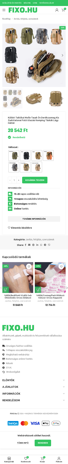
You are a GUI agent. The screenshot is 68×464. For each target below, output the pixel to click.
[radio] (14, 155)
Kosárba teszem (34, 180)
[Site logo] (23, 10)
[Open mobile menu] (4, 10)
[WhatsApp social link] (41, 245)
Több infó (23, 443)
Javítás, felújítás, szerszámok (26, 19)
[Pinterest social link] (33, 245)
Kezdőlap (6, 19)
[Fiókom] (57, 10)
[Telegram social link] (45, 245)
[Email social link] (29, 245)
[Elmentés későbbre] (29, 266)
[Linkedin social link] (37, 245)
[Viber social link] (49, 245)
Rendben (43, 443)
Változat (12, 147)
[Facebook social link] (25, 245)
